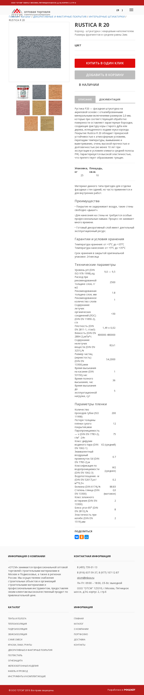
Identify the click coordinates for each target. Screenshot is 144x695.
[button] (120, 10)
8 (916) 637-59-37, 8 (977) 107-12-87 (98, 572)
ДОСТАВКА (79, 639)
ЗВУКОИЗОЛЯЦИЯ (17, 634)
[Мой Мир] (86, 537)
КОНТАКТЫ (79, 644)
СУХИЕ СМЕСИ (15, 639)
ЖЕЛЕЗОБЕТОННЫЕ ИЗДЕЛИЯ (23, 665)
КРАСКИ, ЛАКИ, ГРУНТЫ (20, 644)
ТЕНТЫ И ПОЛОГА (17, 618)
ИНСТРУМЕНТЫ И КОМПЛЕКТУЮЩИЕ (27, 676)
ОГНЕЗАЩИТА (15, 660)
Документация (109, 99)
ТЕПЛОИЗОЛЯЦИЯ (17, 623)
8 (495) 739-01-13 (87, 567)
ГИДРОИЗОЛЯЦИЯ (17, 629)
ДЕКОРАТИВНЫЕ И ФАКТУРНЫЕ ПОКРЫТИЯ (30, 650)
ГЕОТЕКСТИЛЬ (15, 655)
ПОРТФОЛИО (81, 634)
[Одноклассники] (82, 537)
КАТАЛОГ (78, 623)
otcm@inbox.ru (85, 577)
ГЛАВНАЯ (79, 618)
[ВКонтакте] (77, 537)
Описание (85, 99)
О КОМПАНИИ (81, 629)
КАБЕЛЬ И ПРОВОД (18, 671)
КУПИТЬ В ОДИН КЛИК (105, 63)
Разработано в (116, 689)
